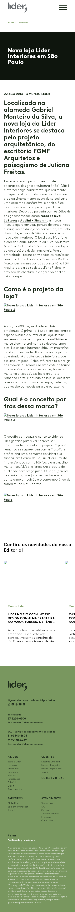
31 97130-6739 (17, 740)
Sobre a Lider (14, 762)
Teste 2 (44, 772)
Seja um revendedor (18, 807)
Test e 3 (11, 810)
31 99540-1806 (17, 735)
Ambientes (13, 769)
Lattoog (10, 220)
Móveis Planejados (50, 765)
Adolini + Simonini (33, 220)
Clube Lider (13, 803)
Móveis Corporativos (51, 769)
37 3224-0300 (17, 718)
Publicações (14, 779)
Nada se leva (51, 216)
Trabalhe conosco (50, 814)
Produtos (12, 765)
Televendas (47, 803)
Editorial (23, 22)
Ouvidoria (46, 810)
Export (11, 786)
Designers (13, 772)
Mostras (12, 776)
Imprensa (46, 817)
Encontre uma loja (50, 762)
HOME (11, 22)
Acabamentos (15, 789)
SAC (43, 807)
